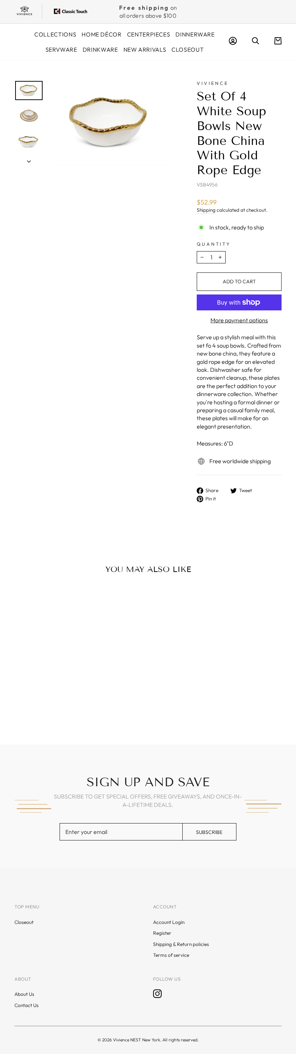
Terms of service (171, 955)
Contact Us (26, 1005)
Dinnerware (194, 34)
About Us (24, 994)
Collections (55, 34)
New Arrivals (144, 49)
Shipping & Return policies (181, 944)
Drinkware (100, 49)
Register (162, 933)
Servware (61, 49)
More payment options (239, 320)
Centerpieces (148, 34)
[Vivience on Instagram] (157, 993)
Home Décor (101, 34)
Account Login (168, 922)
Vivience (213, 83)
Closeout (187, 49)
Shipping (206, 210)
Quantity (214, 244)
